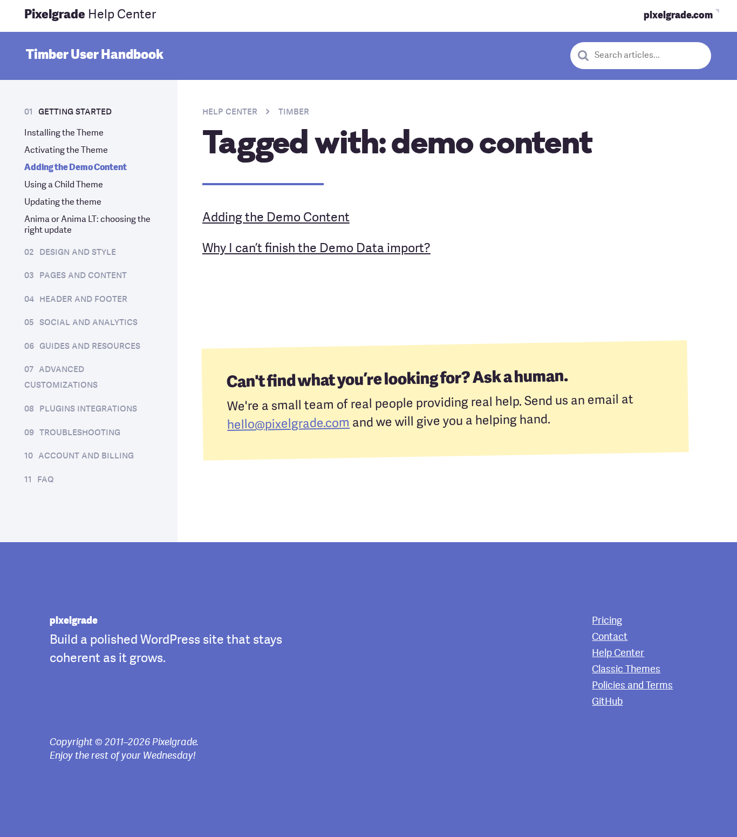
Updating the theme (62, 202)
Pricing (607, 621)
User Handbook (94, 55)
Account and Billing (86, 455)
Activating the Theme (66, 150)
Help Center (90, 15)
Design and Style (77, 252)
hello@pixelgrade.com (288, 424)
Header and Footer (83, 299)
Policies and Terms (632, 686)
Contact (609, 637)
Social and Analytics (88, 322)
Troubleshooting (79, 432)
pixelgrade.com (678, 16)
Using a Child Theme (63, 185)
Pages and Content (83, 275)
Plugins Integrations (88, 408)
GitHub (607, 702)
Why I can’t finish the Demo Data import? (316, 249)
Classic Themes (626, 669)
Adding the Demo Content (75, 168)
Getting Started (75, 111)
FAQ (45, 479)
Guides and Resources (89, 346)
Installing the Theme (64, 133)
